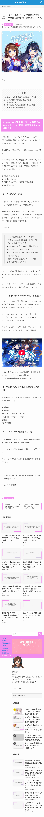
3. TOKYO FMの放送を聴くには (15, 107)
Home (4, 638)
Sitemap (4, 640)
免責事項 (5, 650)
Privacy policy (6, 643)
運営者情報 (5, 653)
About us (5, 648)
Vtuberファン (22, 2)
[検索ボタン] (41, 2)
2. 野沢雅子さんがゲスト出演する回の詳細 (19, 105)
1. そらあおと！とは (11, 102)
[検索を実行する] (40, 634)
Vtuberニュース (8, 24)
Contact (4, 645)
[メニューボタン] (2, 2)
